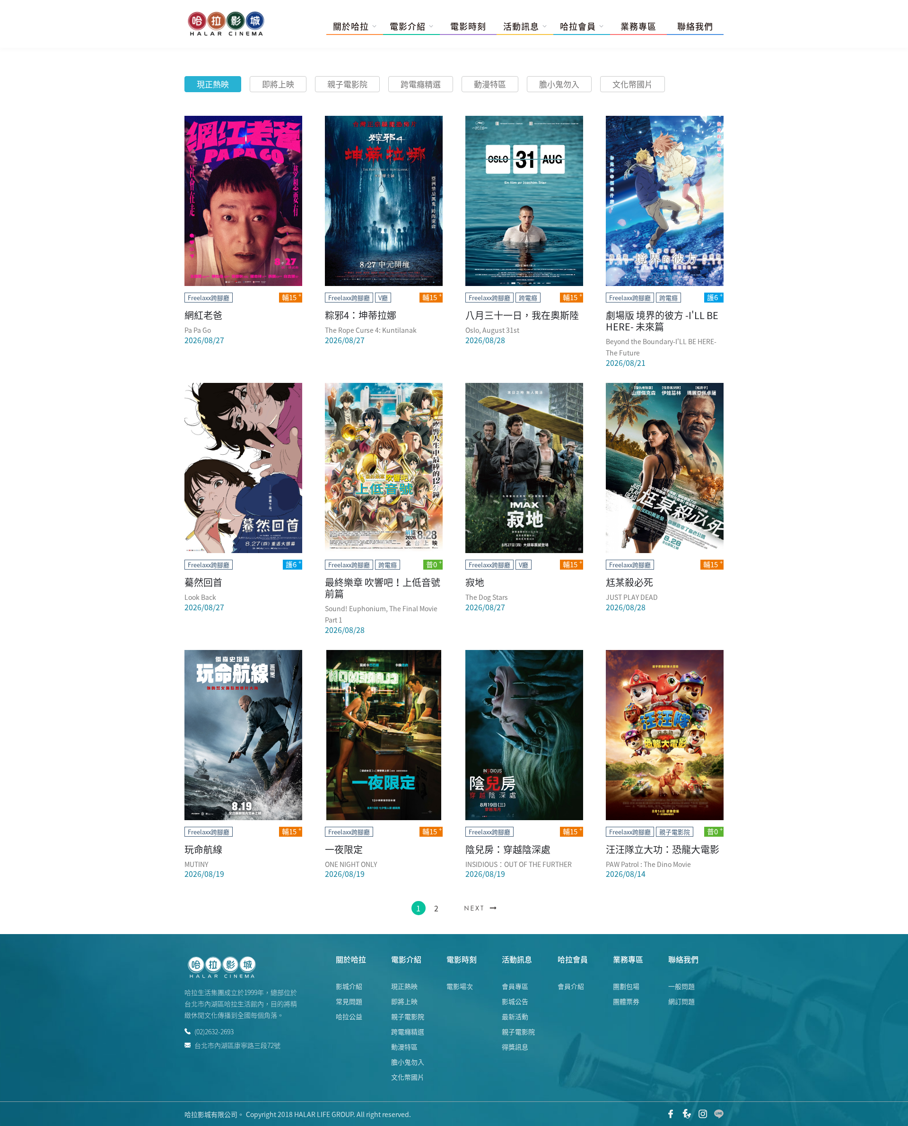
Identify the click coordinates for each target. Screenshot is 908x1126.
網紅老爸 (203, 315)
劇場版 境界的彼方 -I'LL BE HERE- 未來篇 (662, 320)
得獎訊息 (515, 1046)
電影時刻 (468, 26)
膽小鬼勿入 (559, 84)
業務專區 (638, 26)
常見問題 (349, 1001)
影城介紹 (349, 986)
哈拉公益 (349, 1016)
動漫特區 (490, 84)
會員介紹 (571, 986)
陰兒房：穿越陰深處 (507, 849)
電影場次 (459, 986)
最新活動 (515, 1016)
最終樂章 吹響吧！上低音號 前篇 (382, 587)
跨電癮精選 (421, 84)
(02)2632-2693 (214, 1031)
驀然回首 (203, 582)
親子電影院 (347, 84)
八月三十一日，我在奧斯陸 (522, 315)
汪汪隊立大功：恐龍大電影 (662, 849)
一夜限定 (344, 849)
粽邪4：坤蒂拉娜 (360, 315)
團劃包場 (626, 986)
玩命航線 (203, 849)
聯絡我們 (695, 26)
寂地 (474, 582)
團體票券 (626, 1001)
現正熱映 (213, 84)
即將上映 (278, 84)
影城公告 (515, 1001)
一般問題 (681, 986)
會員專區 (515, 986)
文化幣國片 (632, 84)
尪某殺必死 (629, 582)
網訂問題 (681, 1001)
